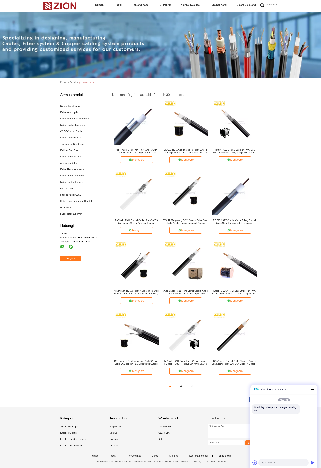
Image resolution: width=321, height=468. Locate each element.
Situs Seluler (225, 456)
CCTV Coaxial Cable (71, 131)
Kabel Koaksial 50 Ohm (72, 125)
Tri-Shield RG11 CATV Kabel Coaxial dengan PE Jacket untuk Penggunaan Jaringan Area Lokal (185, 362)
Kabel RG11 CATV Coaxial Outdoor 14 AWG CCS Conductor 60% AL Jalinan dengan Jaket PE (234, 292)
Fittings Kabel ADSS (70, 194)
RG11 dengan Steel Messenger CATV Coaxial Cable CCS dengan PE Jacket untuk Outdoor (136, 362)
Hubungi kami (218, 4)
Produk (118, 4)
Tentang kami (140, 4)
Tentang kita (134, 456)
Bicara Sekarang (246, 4)
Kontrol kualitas (190, 4)
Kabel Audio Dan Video (72, 175)
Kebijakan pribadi (198, 456)
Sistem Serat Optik (70, 106)
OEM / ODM (164, 433)
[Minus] (313, 389)
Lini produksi (164, 426)
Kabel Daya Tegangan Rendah (76, 201)
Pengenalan (115, 426)
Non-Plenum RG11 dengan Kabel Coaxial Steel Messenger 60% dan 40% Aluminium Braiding (136, 292)
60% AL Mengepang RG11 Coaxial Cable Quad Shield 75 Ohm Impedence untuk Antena (185, 221)
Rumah (99, 4)
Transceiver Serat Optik (72, 144)
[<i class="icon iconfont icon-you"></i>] (202, 385)
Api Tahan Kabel (68, 163)
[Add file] (254, 462)
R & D (161, 439)
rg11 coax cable (86, 82)
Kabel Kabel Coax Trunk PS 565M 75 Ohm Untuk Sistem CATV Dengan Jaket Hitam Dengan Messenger (136, 151)
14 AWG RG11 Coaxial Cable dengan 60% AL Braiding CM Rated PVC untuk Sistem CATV (185, 151)
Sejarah (113, 433)
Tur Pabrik (164, 4)
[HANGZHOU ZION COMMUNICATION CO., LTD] (59, 5)
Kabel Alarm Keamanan (72, 169)
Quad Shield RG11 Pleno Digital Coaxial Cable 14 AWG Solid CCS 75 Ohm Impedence (185, 292)
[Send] (312, 462)
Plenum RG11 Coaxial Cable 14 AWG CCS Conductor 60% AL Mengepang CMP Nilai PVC (234, 151)
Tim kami (113, 445)
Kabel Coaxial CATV (70, 137)
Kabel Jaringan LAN (70, 156)
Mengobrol (70, 258)
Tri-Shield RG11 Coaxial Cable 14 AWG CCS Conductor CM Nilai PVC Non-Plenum (136, 221)
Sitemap (173, 456)
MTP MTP (65, 207)
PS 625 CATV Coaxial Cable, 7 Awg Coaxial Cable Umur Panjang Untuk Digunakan (234, 221)
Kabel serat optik (69, 112)
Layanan (113, 439)
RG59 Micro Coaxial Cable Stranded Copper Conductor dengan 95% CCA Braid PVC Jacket (234, 362)
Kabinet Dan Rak (69, 150)
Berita (155, 456)
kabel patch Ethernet (71, 213)
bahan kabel (66, 188)
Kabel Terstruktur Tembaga (74, 118)
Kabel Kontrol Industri (71, 182)
